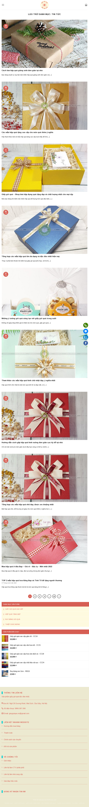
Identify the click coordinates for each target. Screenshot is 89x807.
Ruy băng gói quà (12, 619)
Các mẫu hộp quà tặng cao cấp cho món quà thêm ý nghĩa (27, 132)
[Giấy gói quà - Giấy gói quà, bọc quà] (44, 5)
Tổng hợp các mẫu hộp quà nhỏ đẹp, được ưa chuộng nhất (28, 505)
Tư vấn (75, 803)
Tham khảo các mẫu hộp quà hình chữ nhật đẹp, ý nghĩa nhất (28, 380)
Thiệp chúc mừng (12, 624)
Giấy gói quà (19, 803)
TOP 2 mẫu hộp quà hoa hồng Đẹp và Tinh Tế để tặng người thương (32, 580)
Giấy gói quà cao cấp (14, 609)
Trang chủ (8, 803)
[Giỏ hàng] (86, 5)
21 (54, 596)
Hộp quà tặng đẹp (13, 614)
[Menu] (3, 5)
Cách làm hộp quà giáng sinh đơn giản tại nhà (22, 70)
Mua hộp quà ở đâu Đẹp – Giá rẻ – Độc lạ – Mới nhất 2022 (27, 567)
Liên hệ (82, 803)
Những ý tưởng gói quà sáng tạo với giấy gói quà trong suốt (29, 318)
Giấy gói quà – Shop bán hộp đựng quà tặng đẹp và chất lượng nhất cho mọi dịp (37, 194)
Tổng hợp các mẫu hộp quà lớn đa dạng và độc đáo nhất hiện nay (31, 256)
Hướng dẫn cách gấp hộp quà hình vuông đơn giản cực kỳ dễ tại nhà (32, 442)
